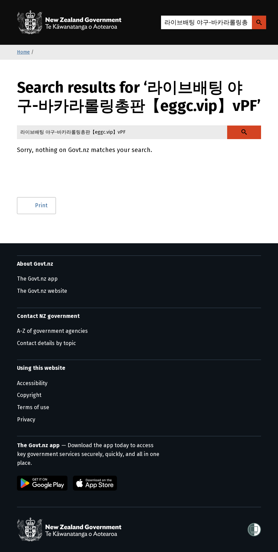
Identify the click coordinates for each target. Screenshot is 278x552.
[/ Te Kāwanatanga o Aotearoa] (71, 22)
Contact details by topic (46, 343)
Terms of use (33, 407)
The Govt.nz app (37, 278)
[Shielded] (254, 529)
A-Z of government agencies (52, 331)
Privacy (26, 419)
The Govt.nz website (42, 291)
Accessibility (32, 383)
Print (41, 205)
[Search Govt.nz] (259, 22)
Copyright (29, 395)
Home (23, 52)
